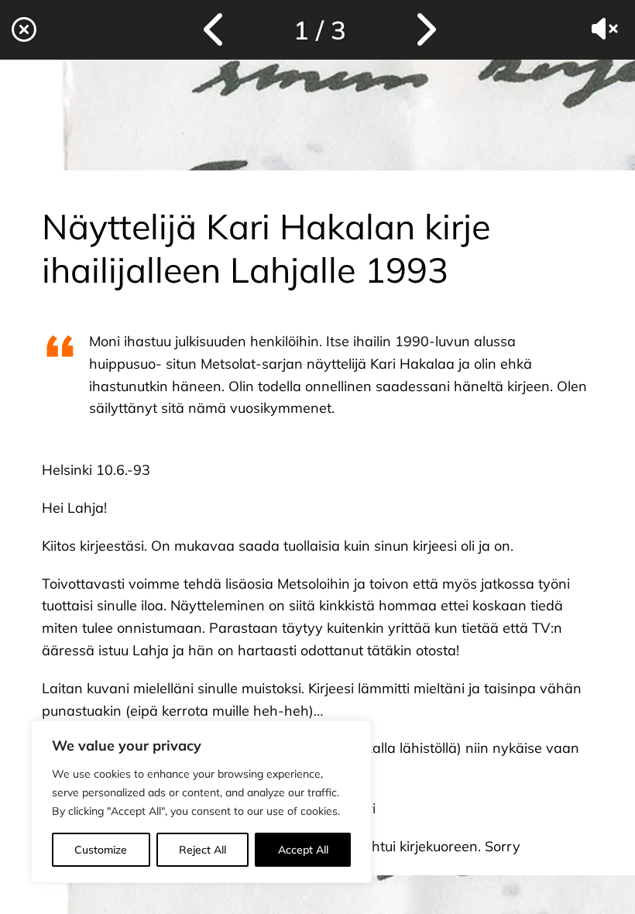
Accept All (303, 850)
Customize (100, 850)
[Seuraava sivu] (424, 29)
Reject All (202, 850)
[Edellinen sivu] (215, 29)
